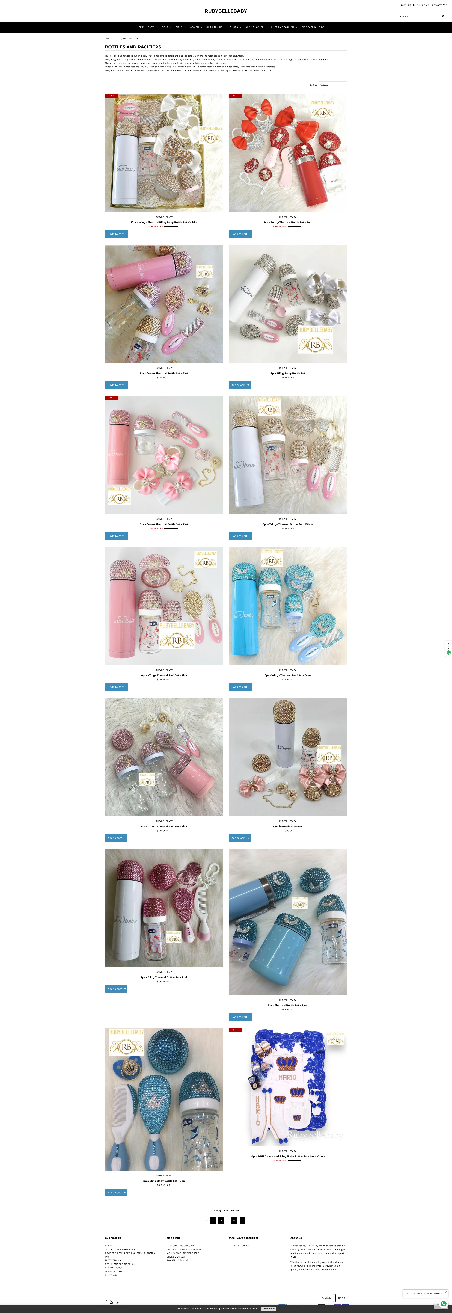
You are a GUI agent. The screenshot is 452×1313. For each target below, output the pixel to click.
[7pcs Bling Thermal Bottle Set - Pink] (164, 908)
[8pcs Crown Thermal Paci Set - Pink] (164, 757)
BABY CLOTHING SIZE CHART (181, 1245)
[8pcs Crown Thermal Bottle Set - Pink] (164, 304)
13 (234, 1220)
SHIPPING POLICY (114, 1267)
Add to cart (117, 234)
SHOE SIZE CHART (176, 1256)
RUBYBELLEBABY (226, 11)
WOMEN (194, 27)
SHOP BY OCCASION (282, 27)
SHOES (234, 27)
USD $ (426, 5)
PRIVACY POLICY (113, 1260)
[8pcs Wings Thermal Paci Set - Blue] (288, 606)
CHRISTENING (214, 27)
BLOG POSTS (111, 1275)
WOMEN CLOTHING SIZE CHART (183, 1253)
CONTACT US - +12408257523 (120, 1249)
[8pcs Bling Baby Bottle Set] (288, 304)
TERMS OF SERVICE (115, 1271)
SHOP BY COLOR (254, 27)
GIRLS (179, 27)
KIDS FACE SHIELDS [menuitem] (313, 27)
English (326, 1298)
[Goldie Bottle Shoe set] (288, 757)
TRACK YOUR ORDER (239, 1245)
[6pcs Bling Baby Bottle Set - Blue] (164, 1099)
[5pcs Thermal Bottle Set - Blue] (288, 922)
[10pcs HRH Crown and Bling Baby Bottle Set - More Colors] (288, 1087)
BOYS (165, 27)
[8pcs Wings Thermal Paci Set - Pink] (164, 606)
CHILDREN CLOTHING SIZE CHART (184, 1249)
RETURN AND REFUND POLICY (120, 1264)
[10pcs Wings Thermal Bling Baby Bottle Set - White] (164, 153)
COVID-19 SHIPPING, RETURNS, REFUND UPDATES (130, 1253)
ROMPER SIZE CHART (177, 1260)
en (418, 5)
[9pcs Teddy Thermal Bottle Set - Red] (288, 153)
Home (108, 39)
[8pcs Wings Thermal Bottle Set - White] (288, 455)
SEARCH (109, 1245)
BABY (151, 27)
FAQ (107, 1256)
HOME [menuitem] (140, 27)
